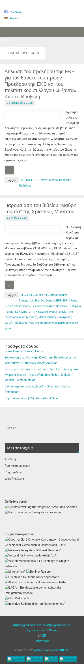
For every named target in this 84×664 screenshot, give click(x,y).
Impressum (42, 641)
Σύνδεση (10, 459)
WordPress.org (14, 478)
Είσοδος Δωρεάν (45, 300)
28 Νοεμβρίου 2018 (20, 102)
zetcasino (6, 39)
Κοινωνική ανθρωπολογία (51, 311)
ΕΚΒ (34, 180)
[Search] (73, 430)
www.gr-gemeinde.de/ (27, 625)
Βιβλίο (24, 295)
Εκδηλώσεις (70, 300)
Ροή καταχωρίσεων (17, 465)
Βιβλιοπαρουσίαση (55, 295)
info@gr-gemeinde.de (57, 625)
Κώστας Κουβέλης (60, 180)
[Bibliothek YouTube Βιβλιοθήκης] (34, 659)
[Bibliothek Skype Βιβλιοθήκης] (51, 659)
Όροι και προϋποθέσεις (42, 630)
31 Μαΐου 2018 (17, 217)
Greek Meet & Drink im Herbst (24, 351)
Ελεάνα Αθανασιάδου (17, 306)
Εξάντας (43, 180)
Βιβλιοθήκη (36, 295)
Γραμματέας (26, 300)
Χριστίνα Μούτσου (40, 322)
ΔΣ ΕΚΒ (25, 180)
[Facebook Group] (68, 659)
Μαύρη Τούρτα (28, 317)
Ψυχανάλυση (60, 322)
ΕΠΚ (31, 311)
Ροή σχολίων (13, 472)
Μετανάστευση (47, 317)
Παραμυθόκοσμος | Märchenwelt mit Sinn (31, 398)
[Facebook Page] (16, 659)
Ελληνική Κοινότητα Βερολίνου (50, 306)
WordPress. (60, 650)
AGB (43, 635)
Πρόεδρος (25, 185)
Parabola (41, 650)
